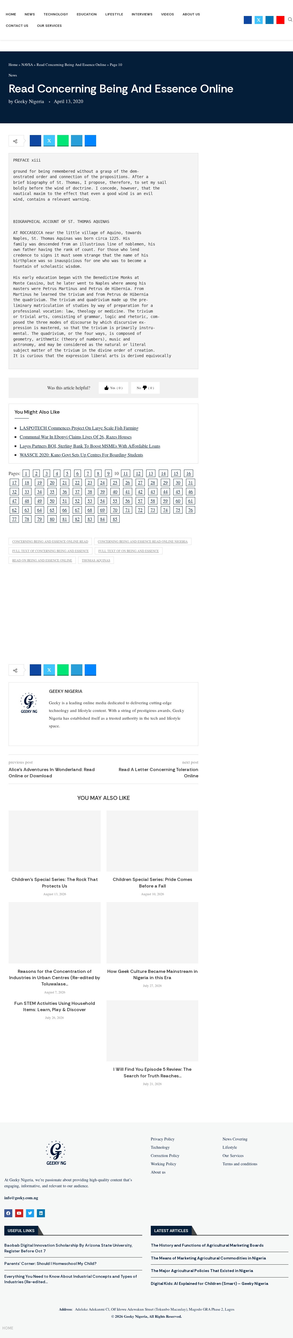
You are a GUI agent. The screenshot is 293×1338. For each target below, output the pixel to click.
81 (64, 519)
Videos (167, 14)
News (30, 14)
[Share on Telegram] (76, 140)
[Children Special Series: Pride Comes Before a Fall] (152, 841)
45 (178, 491)
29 (165, 482)
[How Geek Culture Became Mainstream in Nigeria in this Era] (152, 932)
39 (102, 491)
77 (14, 519)
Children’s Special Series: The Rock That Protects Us (54, 882)
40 (115, 491)
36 (64, 491)
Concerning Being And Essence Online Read (50, 541)
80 (52, 519)
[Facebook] (248, 20)
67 (77, 510)
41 (127, 491)
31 (190, 482)
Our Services (49, 25)
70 (115, 510)
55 (115, 501)
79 (39, 519)
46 (190, 491)
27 (140, 482)
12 (138, 473)
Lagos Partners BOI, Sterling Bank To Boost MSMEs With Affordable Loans (90, 446)
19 (39, 482)
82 (77, 519)
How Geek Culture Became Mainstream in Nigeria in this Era (152, 974)
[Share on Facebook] (35, 140)
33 (27, 491)
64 (39, 510)
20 (52, 482)
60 (178, 501)
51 (64, 501)
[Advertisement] (103, 615)
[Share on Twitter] (49, 140)
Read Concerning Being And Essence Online (71, 64)
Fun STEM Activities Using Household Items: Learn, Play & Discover (54, 1006)
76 (190, 510)
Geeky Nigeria (29, 101)
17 (14, 482)
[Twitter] (259, 20)
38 (90, 491)
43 (153, 491)
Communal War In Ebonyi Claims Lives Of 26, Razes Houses (76, 437)
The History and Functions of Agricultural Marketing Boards (207, 1245)
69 (102, 510)
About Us (191, 14)
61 (190, 501)
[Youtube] (280, 20)
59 (165, 501)
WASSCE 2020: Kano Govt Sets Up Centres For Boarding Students (81, 455)
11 (125, 473)
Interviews (142, 14)
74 (165, 510)
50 (52, 501)
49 (39, 501)
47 (14, 501)
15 (176, 473)
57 (140, 501)
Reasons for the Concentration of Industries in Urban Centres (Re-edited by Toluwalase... (54, 977)
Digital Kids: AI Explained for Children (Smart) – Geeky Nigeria (209, 1283)
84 (102, 519)
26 (127, 482)
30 (178, 482)
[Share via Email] (90, 140)
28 (153, 482)
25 (115, 482)
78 (27, 519)
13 (151, 473)
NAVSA (27, 64)
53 (90, 501)
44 (165, 491)
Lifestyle (114, 14)
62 (14, 510)
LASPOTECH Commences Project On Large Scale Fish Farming (79, 428)
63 (27, 510)
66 (64, 510)
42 (140, 491)
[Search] (290, 20)
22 (77, 482)
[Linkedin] (270, 20)
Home (11, 14)
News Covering (235, 1139)
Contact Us (17, 25)
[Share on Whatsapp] (63, 140)
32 (14, 491)
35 (52, 491)
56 (127, 501)
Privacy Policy (163, 1139)
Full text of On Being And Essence (128, 551)
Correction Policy (165, 1156)
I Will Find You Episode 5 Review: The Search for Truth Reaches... (152, 1072)
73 (153, 510)
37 (77, 491)
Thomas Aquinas (96, 560)
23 (90, 482)
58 (153, 501)
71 (127, 510)
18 (27, 482)
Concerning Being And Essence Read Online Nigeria (143, 541)
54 (102, 501)
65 (52, 510)
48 (27, 501)
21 (64, 482)
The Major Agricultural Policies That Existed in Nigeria (202, 1270)
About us (158, 1172)
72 (140, 510)
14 (163, 473)
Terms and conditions (240, 1164)
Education (87, 14)
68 (90, 510)
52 (77, 501)
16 (188, 473)
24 (102, 482)
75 (178, 510)
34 (39, 491)
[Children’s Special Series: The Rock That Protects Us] (55, 841)
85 (115, 519)
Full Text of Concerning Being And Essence (50, 551)
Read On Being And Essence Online (42, 560)
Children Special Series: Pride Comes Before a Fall (152, 882)
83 (90, 519)
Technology (55, 14)
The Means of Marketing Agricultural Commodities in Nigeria (208, 1258)
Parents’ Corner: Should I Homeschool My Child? (50, 1263)
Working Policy (163, 1164)
